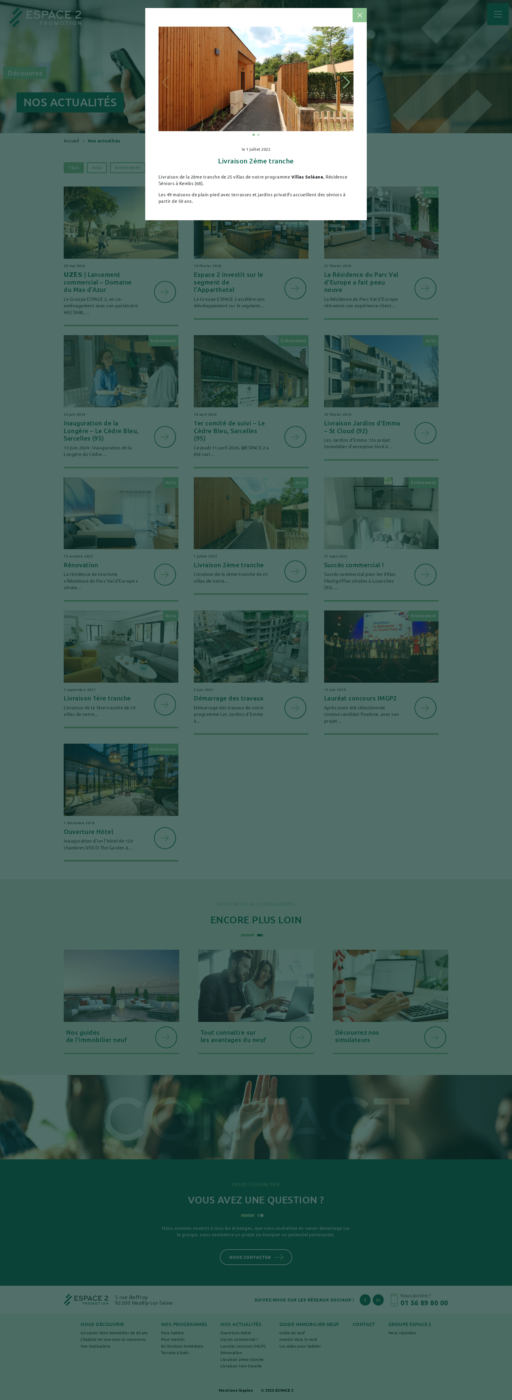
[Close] (360, 15)
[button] (253, 135)
